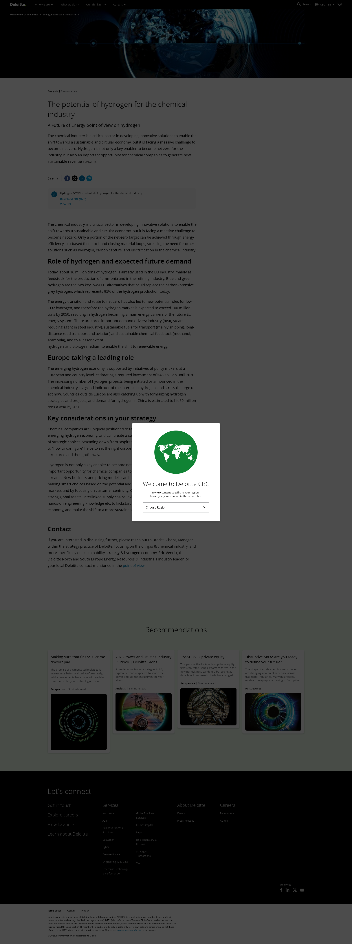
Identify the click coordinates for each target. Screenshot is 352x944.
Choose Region (156, 507)
